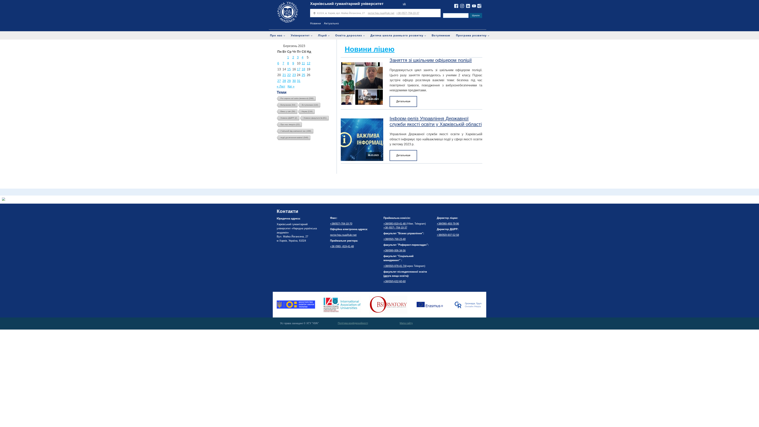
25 (303, 75)
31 (298, 81)
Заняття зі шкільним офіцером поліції (431, 60)
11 (303, 63)
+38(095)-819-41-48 (394, 223)
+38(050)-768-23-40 (394, 239)
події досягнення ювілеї (294, 137)
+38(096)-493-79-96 (448, 223)
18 (303, 69)
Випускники (287, 105)
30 (294, 81)
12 (308, 63)
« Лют (281, 86)
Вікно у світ (287, 111)
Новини (315, 23)
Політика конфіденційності (353, 323)
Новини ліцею (370, 49)
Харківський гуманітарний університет (346, 4)
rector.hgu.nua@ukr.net (381, 13)
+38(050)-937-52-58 (448, 234)
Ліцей (322, 35)
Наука (307, 111)
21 (284, 75)
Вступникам (441, 35)
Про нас (276, 35)
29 (289, 81)
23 (294, 75)
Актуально (331, 23)
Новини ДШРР (288, 118)
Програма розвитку (471, 35)
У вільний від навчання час (295, 131)
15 (289, 69)
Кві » (291, 86)
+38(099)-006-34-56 (394, 250)
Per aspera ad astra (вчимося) (296, 98)
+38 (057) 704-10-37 (407, 13)
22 (289, 75)
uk (404, 3)
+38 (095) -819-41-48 (342, 246)
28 (284, 81)
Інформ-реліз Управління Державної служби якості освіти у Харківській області (436, 121)
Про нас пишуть (290, 124)
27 (279, 81)
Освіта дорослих (348, 35)
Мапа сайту (406, 323)
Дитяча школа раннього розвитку (396, 35)
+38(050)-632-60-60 (394, 281)
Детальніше (403, 101)
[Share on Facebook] (3, 199)
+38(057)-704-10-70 (341, 223)
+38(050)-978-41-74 (394, 266)
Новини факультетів (315, 118)
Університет (300, 35)
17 (298, 69)
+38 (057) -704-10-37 (395, 227)
